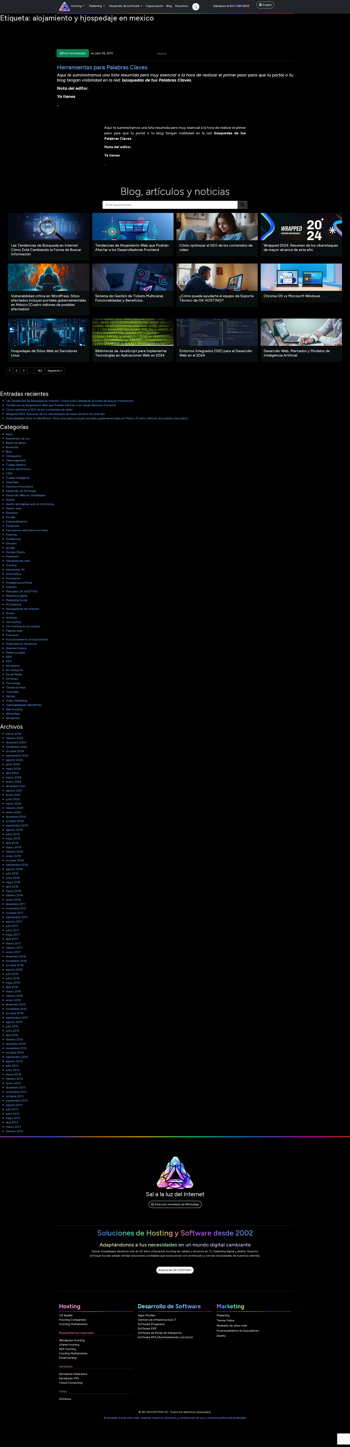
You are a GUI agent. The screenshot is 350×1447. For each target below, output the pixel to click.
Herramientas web (18, 561)
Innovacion (13, 578)
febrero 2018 (14, 895)
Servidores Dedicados (73, 1374)
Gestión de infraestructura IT (157, 1319)
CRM (9, 473)
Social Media (14, 674)
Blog (169, 6)
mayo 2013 (13, 1118)
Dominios (12, 512)
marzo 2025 (13, 733)
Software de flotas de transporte (160, 1333)
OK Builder (66, 1315)
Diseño (10, 499)
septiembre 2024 (17, 755)
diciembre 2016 (16, 956)
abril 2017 (12, 939)
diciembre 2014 (16, 1044)
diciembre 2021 (16, 786)
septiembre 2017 (17, 917)
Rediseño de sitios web (232, 1325)
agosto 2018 (14, 869)
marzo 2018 (13, 891)
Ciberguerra (13, 456)
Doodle (10, 517)
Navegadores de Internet (22, 609)
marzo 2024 (14, 777)
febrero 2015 (14, 1039)
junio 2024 (13, 764)
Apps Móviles (146, 1315)
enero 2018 (13, 899)
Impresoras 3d (15, 569)
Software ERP (147, 1328)
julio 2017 (12, 926)
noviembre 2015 (16, 1009)
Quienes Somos (16, 648)
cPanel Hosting (69, 1344)
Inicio (160, 53)
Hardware (12, 556)
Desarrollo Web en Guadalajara (25, 495)
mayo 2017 (13, 934)
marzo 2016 (13, 991)
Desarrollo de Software (124, 6)
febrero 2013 (14, 1131)
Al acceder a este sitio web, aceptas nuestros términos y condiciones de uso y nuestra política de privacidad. (175, 1418)
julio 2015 (12, 1026)
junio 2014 (13, 1070)
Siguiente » (55, 370)
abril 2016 (12, 987)
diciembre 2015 (16, 1004)
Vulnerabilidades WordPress (24, 705)
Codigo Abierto (16, 464)
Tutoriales (12, 692)
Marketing (96, 6)
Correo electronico (18, 469)
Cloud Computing (70, 1382)
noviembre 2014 (16, 1048)
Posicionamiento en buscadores (27, 639)
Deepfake (12, 482)
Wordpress (13, 718)
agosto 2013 (14, 1105)
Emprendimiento (16, 521)
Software (12, 678)
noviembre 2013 (16, 1092)
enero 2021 (13, 795)
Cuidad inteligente (18, 478)
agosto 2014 (14, 1061)
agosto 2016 (14, 969)
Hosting (76, 6)
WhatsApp (13, 713)
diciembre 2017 (16, 904)
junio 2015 (12, 1030)
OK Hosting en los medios (23, 626)
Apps (9, 434)
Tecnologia (13, 683)
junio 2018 (13, 878)
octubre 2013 (15, 1096)
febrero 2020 (14, 808)
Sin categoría (14, 670)
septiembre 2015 (17, 1017)
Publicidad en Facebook (21, 644)
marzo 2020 (14, 803)
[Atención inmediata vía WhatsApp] (175, 1208)
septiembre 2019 (17, 825)
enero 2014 (13, 1083)
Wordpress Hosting (72, 1340)
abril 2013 (12, 1122)
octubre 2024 (15, 751)
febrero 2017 (14, 947)
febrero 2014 (14, 1078)
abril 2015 (12, 1035)
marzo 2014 (13, 1074)
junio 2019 (13, 834)
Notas (10, 613)
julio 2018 (12, 873)
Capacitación (154, 6)
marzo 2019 (13, 847)
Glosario (11, 543)
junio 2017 (12, 930)
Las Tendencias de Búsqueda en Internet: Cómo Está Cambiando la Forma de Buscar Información (69, 401)
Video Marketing (16, 700)
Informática (13, 574)
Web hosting (14, 709)
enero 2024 (13, 781)
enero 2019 (13, 856)
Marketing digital (16, 595)
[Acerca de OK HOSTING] (175, 1274)
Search (243, 205)
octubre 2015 (15, 1013)
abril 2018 (12, 886)
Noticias (11, 617)
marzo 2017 (13, 943)
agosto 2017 (14, 921)
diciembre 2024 (16, 742)
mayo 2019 (13, 838)
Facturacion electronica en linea (27, 530)
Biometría (12, 447)
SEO (9, 661)
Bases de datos (16, 443)
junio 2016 (13, 978)
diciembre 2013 (16, 1087)
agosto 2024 (14, 760)
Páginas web (14, 630)
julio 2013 (12, 1109)
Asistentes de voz (18, 438)
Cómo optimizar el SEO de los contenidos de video (39, 409)
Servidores (13, 665)
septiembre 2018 (17, 864)
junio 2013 (12, 1113)
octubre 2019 (15, 821)
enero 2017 (13, 952)
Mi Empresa (13, 604)
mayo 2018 (13, 882)
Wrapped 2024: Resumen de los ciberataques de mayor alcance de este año (55, 414)
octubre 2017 (15, 912)
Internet (11, 587)
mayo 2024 (13, 768)
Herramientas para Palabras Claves (102, 67)
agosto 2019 (14, 830)
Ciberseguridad (15, 460)
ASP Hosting (67, 1349)
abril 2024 (12, 773)
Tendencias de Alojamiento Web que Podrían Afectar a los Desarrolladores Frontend (61, 405)
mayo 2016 (13, 982)
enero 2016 (13, 1000)
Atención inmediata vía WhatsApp (176, 1204)
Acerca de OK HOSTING (175, 1270)
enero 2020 (13, 812)
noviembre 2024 (16, 747)
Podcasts (12, 635)
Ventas (10, 696)
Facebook (12, 526)
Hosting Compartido (72, 1319)
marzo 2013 (13, 1127)
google (10, 547)
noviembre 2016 (16, 961)
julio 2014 (12, 1065)
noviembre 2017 (16, 908)
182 (39, 370)
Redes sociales (15, 652)
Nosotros (181, 6)
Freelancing (13, 539)
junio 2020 (13, 799)
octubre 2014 (15, 1052)
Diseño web (13, 508)
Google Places (15, 552)
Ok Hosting (13, 622)
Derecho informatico (19, 486)
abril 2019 (12, 843)
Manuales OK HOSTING (22, 591)
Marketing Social (16, 600)
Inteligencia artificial (19, 582)
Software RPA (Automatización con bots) (165, 1337)
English (267, 5)
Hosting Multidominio (73, 1324)
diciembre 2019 (16, 816)
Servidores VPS (69, 1378)
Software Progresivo (151, 1324)
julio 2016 (12, 974)
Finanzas (11, 534)
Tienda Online (225, 1320)
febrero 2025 (14, 738)
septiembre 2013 (17, 1100)
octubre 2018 (15, 860)
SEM (9, 657)
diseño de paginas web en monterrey (30, 504)
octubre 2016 (15, 965)
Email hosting (68, 1357)
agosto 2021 (14, 790)
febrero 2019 (14, 851)
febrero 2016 (14, 995)
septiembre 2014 (17, 1057)
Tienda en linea (15, 687)
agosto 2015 (14, 1022)
